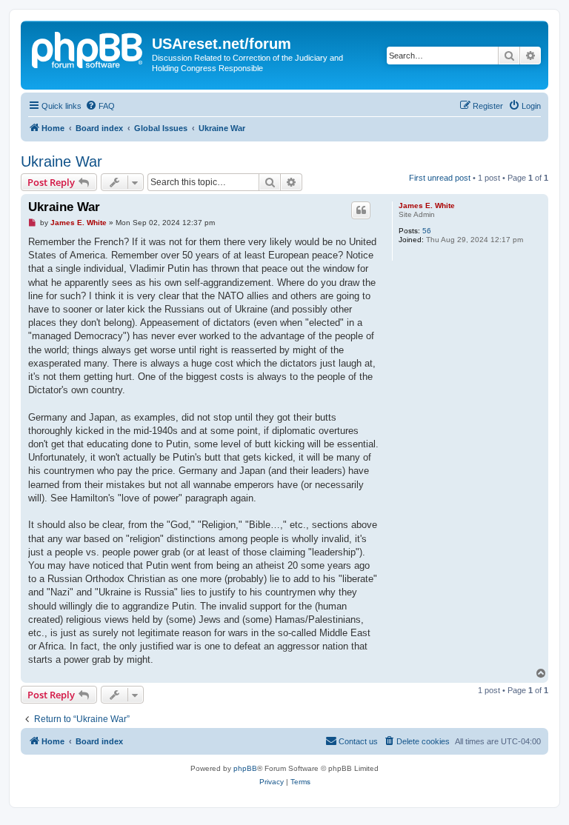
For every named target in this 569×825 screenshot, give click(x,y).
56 (426, 231)
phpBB (245, 768)
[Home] (88, 48)
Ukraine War (61, 161)
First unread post (439, 177)
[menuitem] (100, 106)
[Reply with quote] (360, 210)
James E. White (427, 205)
